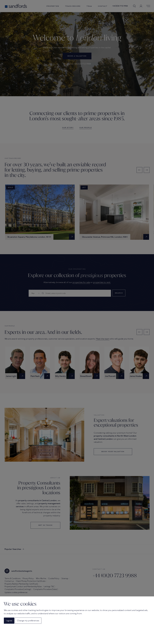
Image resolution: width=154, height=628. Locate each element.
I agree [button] (9, 620)
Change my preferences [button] (28, 620)
